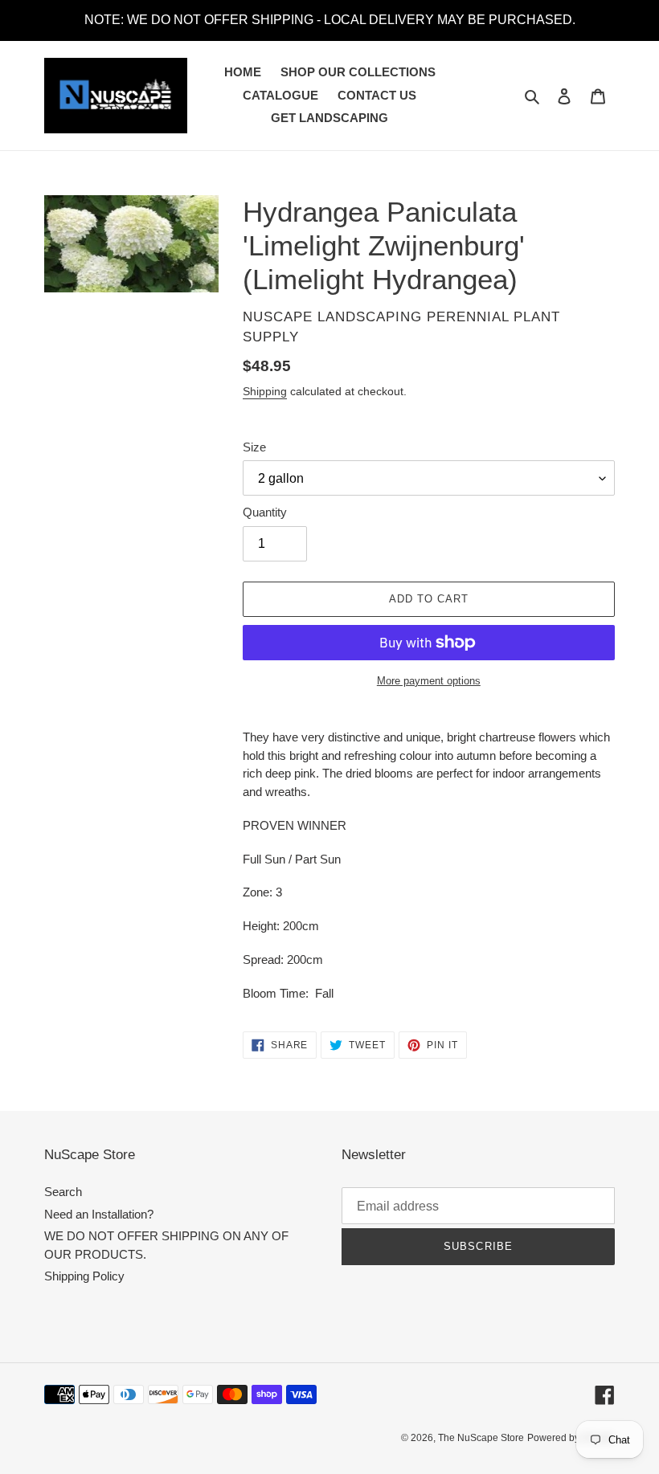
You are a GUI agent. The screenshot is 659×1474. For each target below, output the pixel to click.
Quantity (265, 512)
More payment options (429, 681)
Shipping (265, 391)
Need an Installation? (98, 1214)
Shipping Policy (84, 1276)
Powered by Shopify (571, 1437)
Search (63, 1191)
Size (254, 447)
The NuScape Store (481, 1437)
